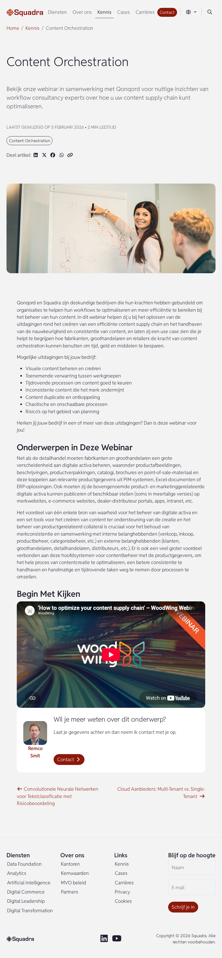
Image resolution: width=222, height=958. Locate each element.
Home (12, 28)
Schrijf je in (183, 907)
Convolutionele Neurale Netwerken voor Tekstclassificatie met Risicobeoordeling (57, 796)
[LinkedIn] (105, 938)
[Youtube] (117, 938)
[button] (167, 12)
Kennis (32, 28)
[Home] (24, 12)
